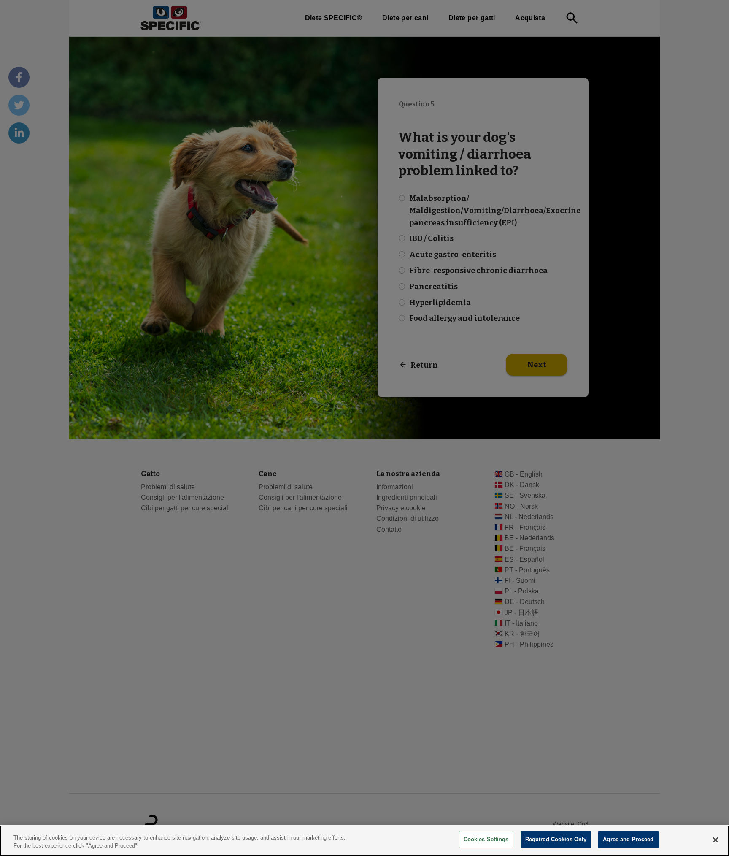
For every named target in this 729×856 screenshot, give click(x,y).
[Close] (715, 840)
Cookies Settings (486, 839)
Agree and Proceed (628, 839)
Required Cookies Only (556, 839)
